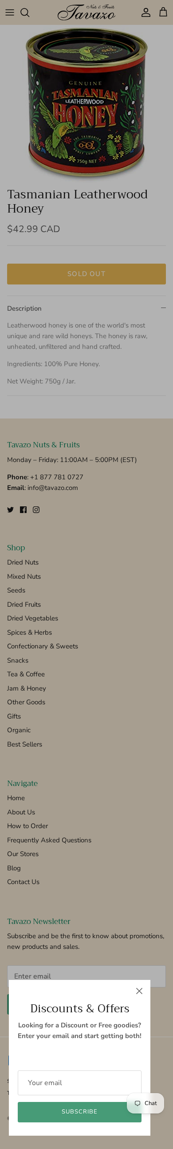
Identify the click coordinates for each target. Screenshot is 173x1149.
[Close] (139, 991)
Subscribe (80, 1112)
